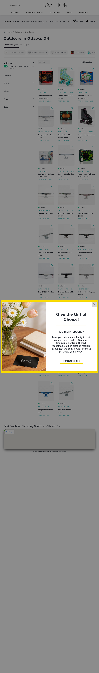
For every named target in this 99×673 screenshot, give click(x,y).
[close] (94, 304)
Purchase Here (71, 360)
